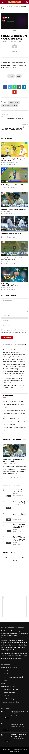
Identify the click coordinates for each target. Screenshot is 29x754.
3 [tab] (14, 477)
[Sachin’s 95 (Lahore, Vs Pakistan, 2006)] (7, 493)
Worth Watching (9, 699)
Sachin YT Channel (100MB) (11, 702)
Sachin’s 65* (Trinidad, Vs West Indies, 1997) (14, 233)
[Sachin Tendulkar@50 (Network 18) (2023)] (5, 727)
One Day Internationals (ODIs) (13, 677)
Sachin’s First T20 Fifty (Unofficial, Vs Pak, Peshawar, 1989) (13, 159)
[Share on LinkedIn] (24, 87)
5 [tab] (17, 477)
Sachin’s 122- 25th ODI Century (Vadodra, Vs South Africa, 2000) (12, 129)
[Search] (27, 2)
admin (14, 52)
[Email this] (19, 87)
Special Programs (9, 693)
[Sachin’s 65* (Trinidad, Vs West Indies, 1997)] (7, 505)
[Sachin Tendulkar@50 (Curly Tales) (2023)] (5, 715)
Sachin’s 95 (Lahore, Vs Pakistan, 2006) (12, 185)
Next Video (25, 124)
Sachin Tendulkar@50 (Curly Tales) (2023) (19, 712)
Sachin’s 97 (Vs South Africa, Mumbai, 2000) (14, 209)
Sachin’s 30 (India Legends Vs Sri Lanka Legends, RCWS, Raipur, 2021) (12, 284)
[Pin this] (14, 92)
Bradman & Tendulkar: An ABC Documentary (18, 735)
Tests (5, 680)
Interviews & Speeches (11, 690)
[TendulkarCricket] (14, 2)
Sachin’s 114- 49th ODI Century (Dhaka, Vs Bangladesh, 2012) (19, 526)
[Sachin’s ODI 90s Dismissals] (3, 118)
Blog (3, 683)
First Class (7, 671)
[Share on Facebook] (5, 87)
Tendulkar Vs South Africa (9, 106)
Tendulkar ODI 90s (14, 102)
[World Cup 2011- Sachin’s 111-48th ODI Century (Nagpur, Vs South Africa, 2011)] (7, 540)
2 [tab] (12, 477)
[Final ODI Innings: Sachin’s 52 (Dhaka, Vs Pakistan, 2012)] (7, 517)
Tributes (6, 696)
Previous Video (4, 114)
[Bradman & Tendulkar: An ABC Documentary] (5, 738)
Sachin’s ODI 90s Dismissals (15, 118)
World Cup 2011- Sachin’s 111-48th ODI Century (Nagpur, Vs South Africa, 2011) (19, 538)
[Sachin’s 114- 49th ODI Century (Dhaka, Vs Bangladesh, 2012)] (7, 528)
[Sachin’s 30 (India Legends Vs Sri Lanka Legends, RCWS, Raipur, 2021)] (14, 274)
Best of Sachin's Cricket (12, 6)
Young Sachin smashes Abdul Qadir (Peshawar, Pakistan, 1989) (11, 258)
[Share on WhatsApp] (14, 87)
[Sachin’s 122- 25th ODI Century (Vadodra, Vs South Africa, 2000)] (25, 129)
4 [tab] (16, 477)
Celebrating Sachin (8, 686)
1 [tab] (11, 477)
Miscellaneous (8, 674)
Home (2, 6)
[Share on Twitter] (10, 87)
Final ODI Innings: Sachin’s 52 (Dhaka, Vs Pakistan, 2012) (19, 514)
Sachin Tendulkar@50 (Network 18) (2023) (17, 723)
